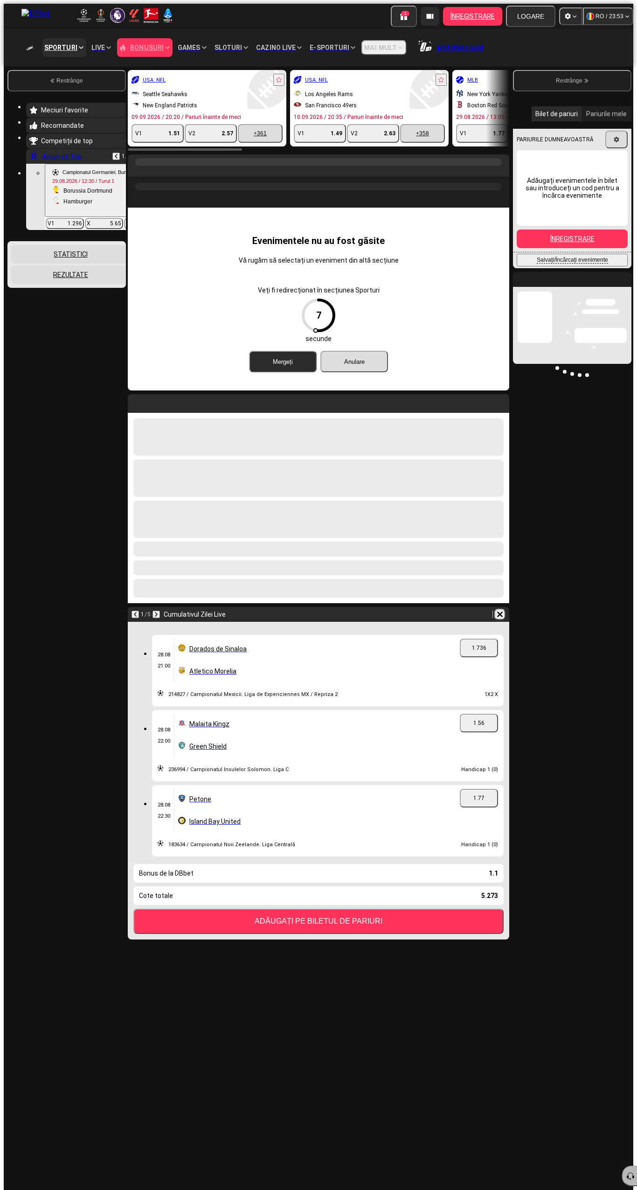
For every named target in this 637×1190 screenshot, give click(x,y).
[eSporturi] (154, 171)
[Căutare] (500, 171)
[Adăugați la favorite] (278, 80)
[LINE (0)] (137, 171)
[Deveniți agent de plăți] (430, 16)
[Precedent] (116, 156)
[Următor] (156, 614)
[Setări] (570, 16)
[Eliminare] (499, 614)
